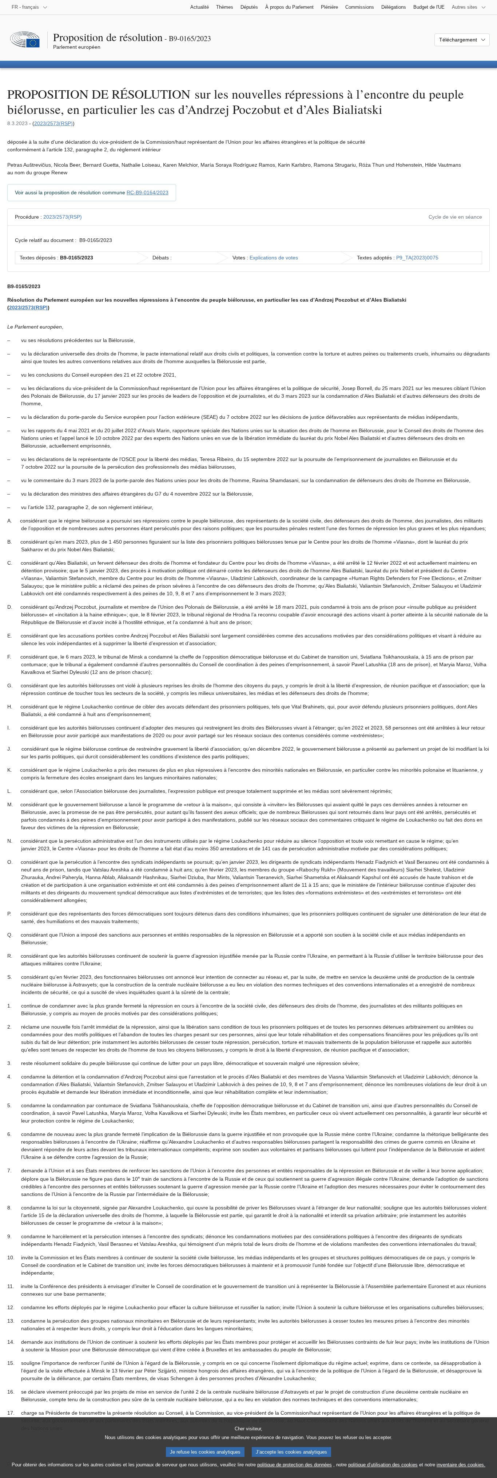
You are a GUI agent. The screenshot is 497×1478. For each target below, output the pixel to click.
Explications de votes (274, 258)
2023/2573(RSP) (53, 123)
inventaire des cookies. (461, 1464)
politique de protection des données (294, 1464)
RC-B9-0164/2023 (147, 192)
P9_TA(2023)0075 (417, 258)
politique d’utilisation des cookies (383, 1464)
